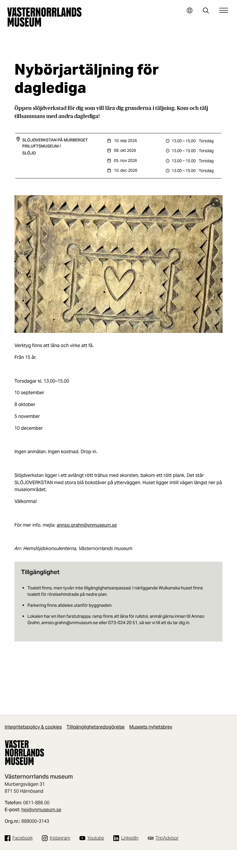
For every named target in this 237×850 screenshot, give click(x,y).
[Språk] (189, 10)
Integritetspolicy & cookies (33, 727)
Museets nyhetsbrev (150, 727)
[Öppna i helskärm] (215, 203)
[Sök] (206, 11)
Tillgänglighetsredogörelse (95, 727)
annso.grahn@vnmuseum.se (87, 525)
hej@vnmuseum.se (41, 810)
